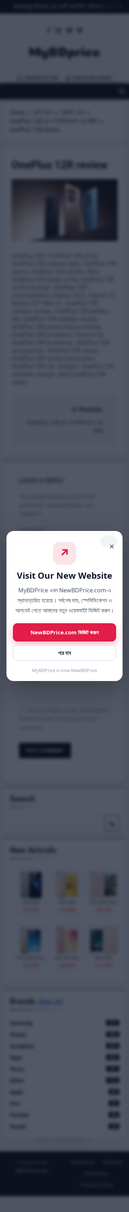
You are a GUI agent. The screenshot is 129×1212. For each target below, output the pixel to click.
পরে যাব (64, 652)
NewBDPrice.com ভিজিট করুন (64, 632)
